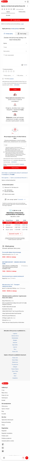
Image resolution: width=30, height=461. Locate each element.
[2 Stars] (6, 71)
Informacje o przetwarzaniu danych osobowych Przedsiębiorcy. (15, 173)
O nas (3, 390)
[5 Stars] (13, 71)
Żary (15, 349)
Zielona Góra (15, 335)
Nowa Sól (15, 351)
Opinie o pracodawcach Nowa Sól (18, 177)
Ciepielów (15, 378)
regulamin (11, 78)
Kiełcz (15, 373)
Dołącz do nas (5, 395)
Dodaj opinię (16, 20)
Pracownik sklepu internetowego (11, 252)
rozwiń (22, 23)
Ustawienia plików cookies (8, 440)
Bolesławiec (15, 338)
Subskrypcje (5, 397)
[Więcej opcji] (27, 6)
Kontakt (3, 400)
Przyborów (15, 364)
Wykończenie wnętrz (10, 194)
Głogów (15, 340)
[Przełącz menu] (28, 1)
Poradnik (4, 413)
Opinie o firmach (5, 408)
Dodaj (15, 89)
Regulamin (4, 430)
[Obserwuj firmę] (23, 457)
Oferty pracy (5, 406)
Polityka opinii (5, 435)
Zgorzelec (15, 344)
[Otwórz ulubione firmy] (25, 1)
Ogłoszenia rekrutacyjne (7, 419)
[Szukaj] (4, 458)
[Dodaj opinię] (26, 457)
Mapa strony (5, 392)
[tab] (8, 33)
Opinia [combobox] (5, 43)
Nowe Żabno (15, 369)
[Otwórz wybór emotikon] (22, 65)
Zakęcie (15, 366)
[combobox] (13, 51)
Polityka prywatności (6, 438)
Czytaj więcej (16, 84)
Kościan (15, 342)
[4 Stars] (11, 71)
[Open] (26, 51)
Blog (3, 411)
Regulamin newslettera (7, 433)
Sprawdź (20, 199)
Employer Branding (6, 422)
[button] (19, 9)
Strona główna (5, 177)
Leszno (15, 347)
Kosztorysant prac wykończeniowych (13, 276)
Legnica (15, 333)
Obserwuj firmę (15, 167)
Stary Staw (15, 371)
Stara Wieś (15, 360)
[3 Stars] (8, 71)
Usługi (3, 424)
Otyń (15, 375)
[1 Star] (3, 71)
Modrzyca (15, 362)
